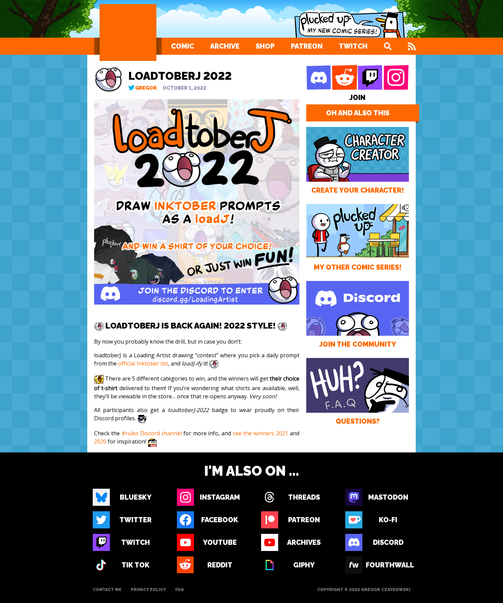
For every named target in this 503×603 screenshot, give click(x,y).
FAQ (179, 589)
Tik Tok (135, 565)
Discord (388, 542)
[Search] (387, 46)
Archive (225, 46)
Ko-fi (388, 520)
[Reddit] (344, 77)
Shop (265, 46)
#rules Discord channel (151, 433)
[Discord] (319, 77)
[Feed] (412, 46)
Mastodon (388, 497)
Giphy (304, 565)
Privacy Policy (148, 589)
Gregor (146, 88)
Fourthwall (388, 565)
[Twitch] (370, 77)
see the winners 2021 (260, 433)
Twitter (135, 520)
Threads (304, 497)
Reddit (219, 565)
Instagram (220, 497)
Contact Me (107, 589)
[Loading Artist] (128, 32)
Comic (182, 46)
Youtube (220, 542)
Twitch (353, 46)
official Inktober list (143, 363)
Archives (304, 542)
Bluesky (136, 497)
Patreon (307, 46)
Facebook (219, 520)
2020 (100, 441)
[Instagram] (396, 77)
